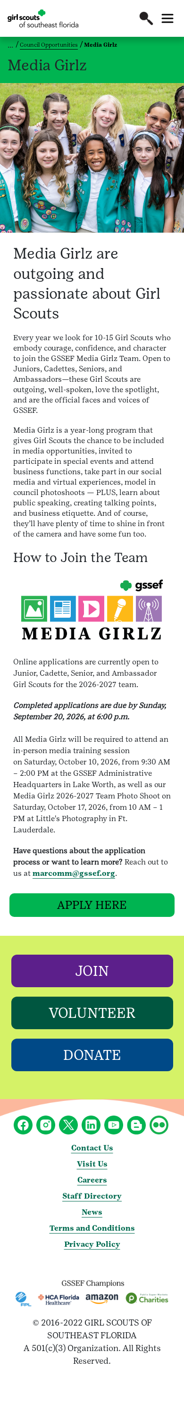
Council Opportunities (49, 45)
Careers (92, 1180)
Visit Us (92, 1163)
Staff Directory (92, 1196)
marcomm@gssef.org (74, 873)
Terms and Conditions (92, 1228)
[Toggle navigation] (167, 18)
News (92, 1212)
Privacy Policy (92, 1244)
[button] (146, 18)
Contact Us (92, 1147)
